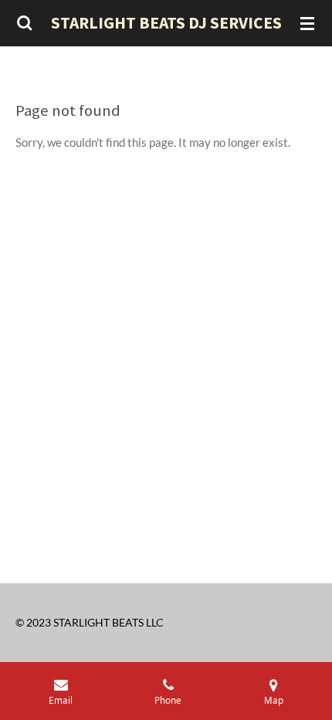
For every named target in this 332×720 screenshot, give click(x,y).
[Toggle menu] (307, 23)
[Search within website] (25, 23)
